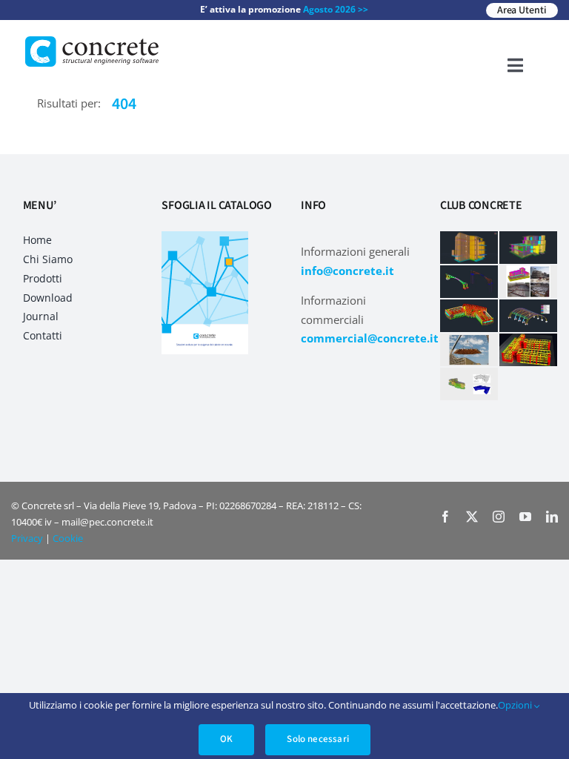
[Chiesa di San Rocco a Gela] (469, 350)
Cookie (68, 538)
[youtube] (525, 517)
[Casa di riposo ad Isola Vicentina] (469, 315)
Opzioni (516, 705)
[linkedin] (552, 517)
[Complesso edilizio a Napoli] (528, 281)
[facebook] (445, 517)
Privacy (27, 538)
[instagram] (499, 517)
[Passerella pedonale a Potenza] (469, 281)
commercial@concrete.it (370, 338)
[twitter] (472, 517)
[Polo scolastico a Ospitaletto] (528, 350)
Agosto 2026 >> (335, 9)
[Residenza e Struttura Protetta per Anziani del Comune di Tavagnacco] (469, 384)
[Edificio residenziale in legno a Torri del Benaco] (528, 247)
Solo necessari (318, 739)
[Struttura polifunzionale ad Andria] (528, 315)
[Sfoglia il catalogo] (205, 236)
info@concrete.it (347, 270)
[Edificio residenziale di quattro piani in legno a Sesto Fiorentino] (469, 247)
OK (226, 739)
